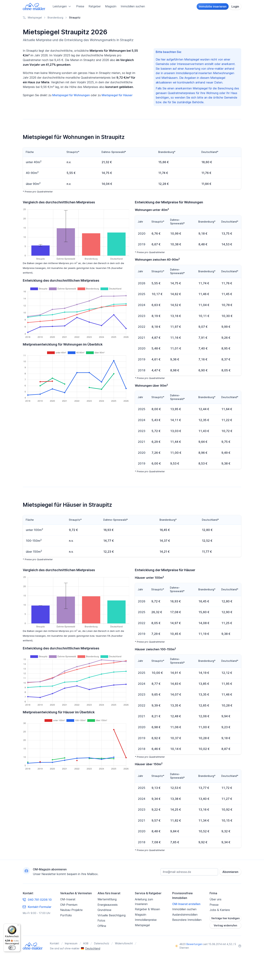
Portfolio (66, 915)
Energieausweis (108, 904)
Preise (80, 6)
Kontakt (54, 943)
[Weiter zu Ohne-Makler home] (33, 946)
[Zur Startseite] (34, 6)
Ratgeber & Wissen (147, 909)
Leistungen (60, 6)
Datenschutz (101, 943)
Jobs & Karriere (220, 910)
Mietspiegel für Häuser (117, 95)
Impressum (71, 943)
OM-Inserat (67, 899)
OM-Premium (68, 904)
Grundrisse (104, 910)
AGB (85, 943)
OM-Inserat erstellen (186, 904)
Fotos (101, 920)
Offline (102, 926)
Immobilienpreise (146, 920)
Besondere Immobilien (187, 920)
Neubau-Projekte (71, 910)
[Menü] (18, 926)
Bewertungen (194, 944)
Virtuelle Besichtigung (112, 915)
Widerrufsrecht (124, 943)
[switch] (12, 948)
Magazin (110, 6)
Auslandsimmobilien (185, 914)
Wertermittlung (107, 899)
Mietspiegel (142, 925)
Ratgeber (95, 6)
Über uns (215, 899)
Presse (214, 904)
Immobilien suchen (133, 6)
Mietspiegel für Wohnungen (71, 95)
